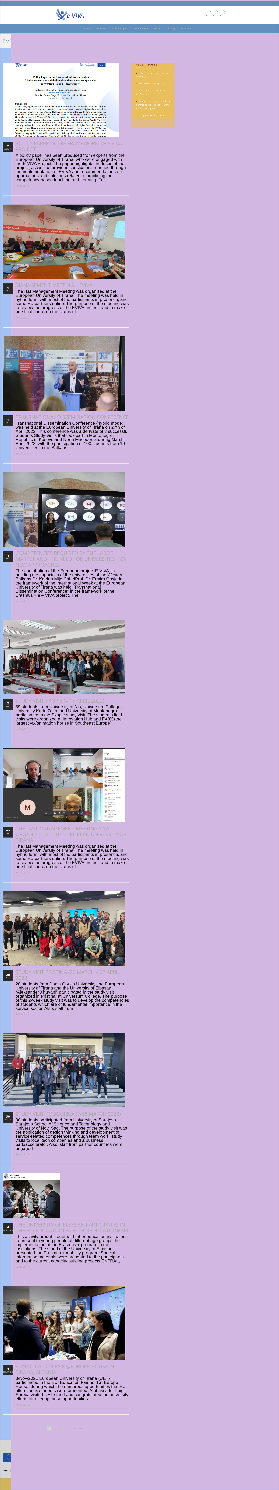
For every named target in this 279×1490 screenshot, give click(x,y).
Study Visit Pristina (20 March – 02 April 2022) (68, 975)
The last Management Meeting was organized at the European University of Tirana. (71, 834)
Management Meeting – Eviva (54, 285)
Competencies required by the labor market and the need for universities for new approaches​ (71, 559)
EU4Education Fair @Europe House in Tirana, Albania (65, 1369)
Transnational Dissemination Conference (72, 417)
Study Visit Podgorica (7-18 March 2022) (68, 1113)
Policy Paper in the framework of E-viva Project (69, 146)
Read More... (23, 185)
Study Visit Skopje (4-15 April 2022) (60, 700)
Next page (78, 1428)
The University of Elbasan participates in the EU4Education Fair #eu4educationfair (72, 1227)
